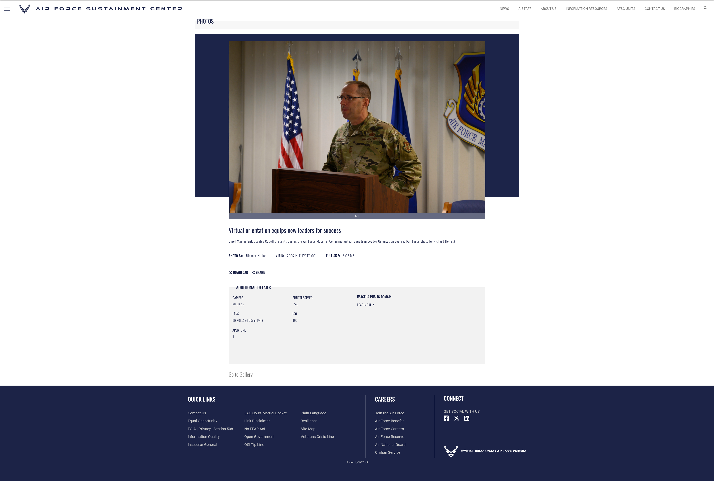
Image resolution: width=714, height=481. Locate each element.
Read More (365, 305)
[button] (6, 9)
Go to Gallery (241, 374)
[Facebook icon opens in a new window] (446, 418)
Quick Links (202, 399)
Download (240, 272)
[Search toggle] (705, 9)
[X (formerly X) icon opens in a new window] (456, 418)
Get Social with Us (462, 411)
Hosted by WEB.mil (357, 462)
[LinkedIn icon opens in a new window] (467, 418)
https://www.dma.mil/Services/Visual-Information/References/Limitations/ (400, 328)
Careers (385, 399)
